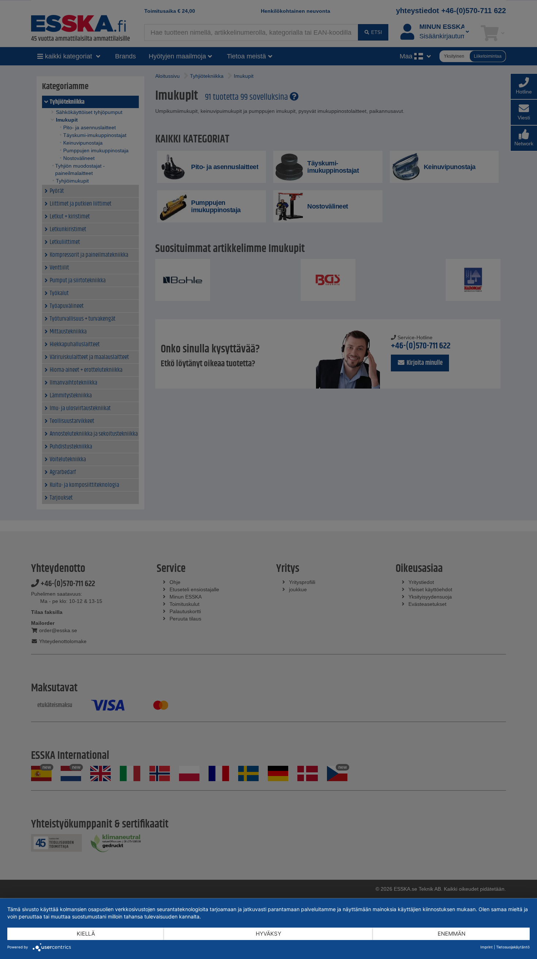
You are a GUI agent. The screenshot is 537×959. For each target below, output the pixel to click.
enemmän (451, 933)
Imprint (486, 947)
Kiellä (86, 933)
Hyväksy (268, 933)
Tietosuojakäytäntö (513, 947)
